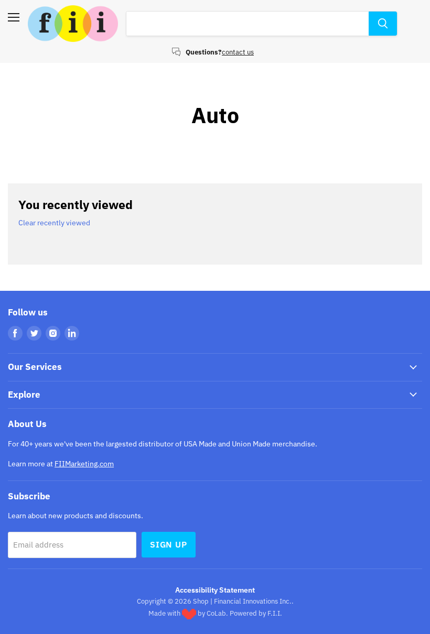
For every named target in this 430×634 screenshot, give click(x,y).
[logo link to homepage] (73, 23)
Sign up (168, 544)
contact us (238, 52)
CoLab (216, 613)
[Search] (383, 24)
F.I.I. (274, 613)
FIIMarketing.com (84, 463)
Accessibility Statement (215, 590)
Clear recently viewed (54, 222)
